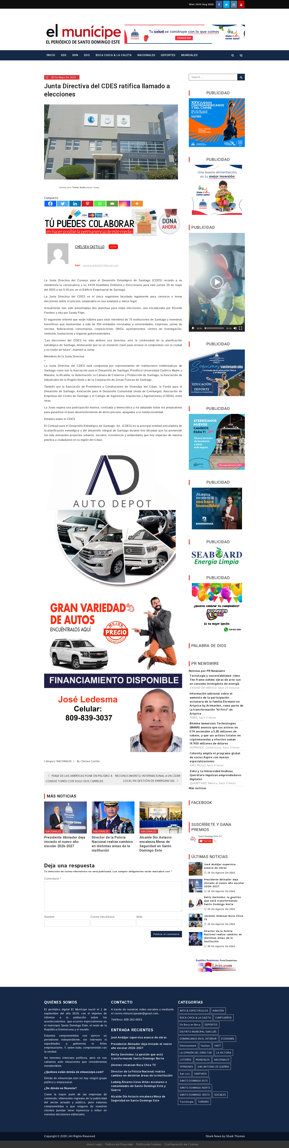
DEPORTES (168, 55)
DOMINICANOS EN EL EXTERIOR (198, 1038)
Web (139, 916)
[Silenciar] (235, 328)
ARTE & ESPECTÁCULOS (194, 1010)
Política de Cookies (148, 1144)
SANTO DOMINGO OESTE (195, 1094)
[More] (137, 204)
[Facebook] (50, 204)
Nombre (49, 916)
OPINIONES (186, 1066)
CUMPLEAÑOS (223, 1017)
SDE (64, 55)
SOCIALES (220, 1094)
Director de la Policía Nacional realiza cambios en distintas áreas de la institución (112, 843)
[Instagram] (124, 204)
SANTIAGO (200, 1073)
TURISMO (203, 1101)
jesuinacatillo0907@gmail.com (101, 265)
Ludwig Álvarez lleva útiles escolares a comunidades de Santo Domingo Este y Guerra (139, 1086)
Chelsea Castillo (90, 246)
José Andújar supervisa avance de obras (219, 866)
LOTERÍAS (185, 1059)
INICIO (51, 55)
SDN (75, 55)
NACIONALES (146, 55)
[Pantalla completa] (240, 328)
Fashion (205, 1045)
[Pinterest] (87, 204)
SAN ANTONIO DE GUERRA (213, 1066)
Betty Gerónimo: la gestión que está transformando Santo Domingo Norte (222, 901)
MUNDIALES (189, 55)
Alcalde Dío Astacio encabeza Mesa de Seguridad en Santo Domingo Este (155, 843)
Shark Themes (235, 1136)
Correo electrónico (102, 916)
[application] (217, 282)
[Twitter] (63, 204)
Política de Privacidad (119, 1144)
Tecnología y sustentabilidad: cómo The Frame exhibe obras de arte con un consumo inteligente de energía (215, 679)
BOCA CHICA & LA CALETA (114, 55)
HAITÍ (217, 1045)
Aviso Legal (94, 1144)
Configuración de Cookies (182, 1144)
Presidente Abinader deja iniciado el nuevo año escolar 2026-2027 (64, 841)
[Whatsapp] (100, 204)
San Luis (185, 1073)
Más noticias (197, 788)
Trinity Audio (79, 187)
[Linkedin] (75, 204)
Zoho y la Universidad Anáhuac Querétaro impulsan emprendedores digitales (215, 775)
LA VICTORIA (223, 1052)
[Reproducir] (193, 328)
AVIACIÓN (218, 1010)
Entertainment (188, 1045)
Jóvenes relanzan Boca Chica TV (133, 1065)
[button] (217, 282)
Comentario (52, 878)
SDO (87, 55)
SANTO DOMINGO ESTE (194, 1080)
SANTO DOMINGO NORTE (195, 1087)
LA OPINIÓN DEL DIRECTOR (196, 1052)
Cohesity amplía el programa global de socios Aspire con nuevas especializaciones (215, 757)
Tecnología (186, 1101)
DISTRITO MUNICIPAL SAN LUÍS (198, 1031)
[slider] (214, 328)
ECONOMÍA (227, 1038)
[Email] (112, 204)
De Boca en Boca (190, 1024)
